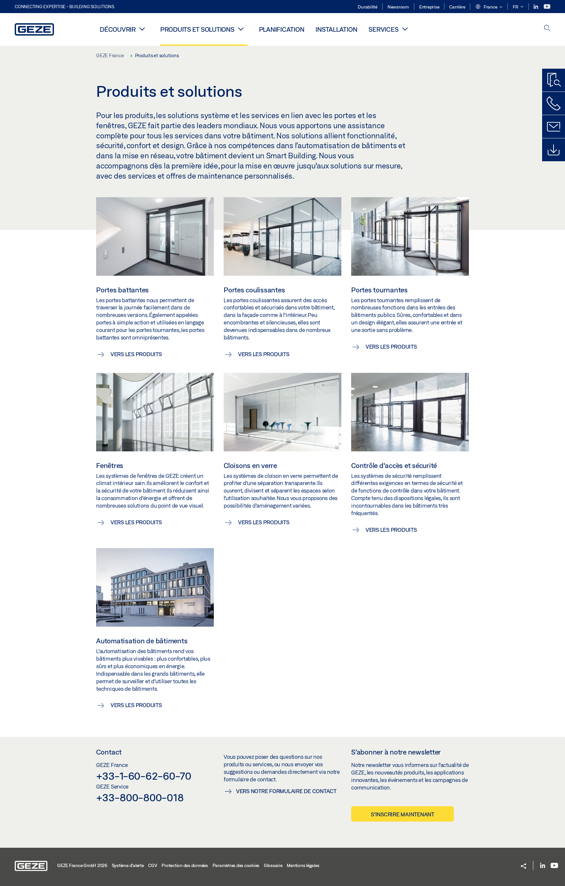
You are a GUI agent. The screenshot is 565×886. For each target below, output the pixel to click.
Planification (281, 29)
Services (383, 29)
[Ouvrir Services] (404, 28)
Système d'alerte (128, 865)
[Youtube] (547, 6)
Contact (109, 752)
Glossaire (273, 865)
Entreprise (429, 6)
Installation (336, 29)
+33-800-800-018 (139, 797)
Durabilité (367, 6)
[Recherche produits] (553, 80)
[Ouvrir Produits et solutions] (241, 28)
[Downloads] (553, 149)
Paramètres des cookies (236, 865)
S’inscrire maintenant (402, 814)
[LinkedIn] (536, 6)
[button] (489, 7)
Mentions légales (303, 865)
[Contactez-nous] (553, 103)
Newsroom (398, 6)
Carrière (457, 6)
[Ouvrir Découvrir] (142, 28)
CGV (152, 865)
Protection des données (185, 865)
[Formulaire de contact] (553, 126)
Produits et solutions (197, 29)
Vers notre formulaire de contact (286, 791)
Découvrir (118, 29)
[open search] (547, 28)
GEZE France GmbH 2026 (82, 865)
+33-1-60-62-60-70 (143, 776)
